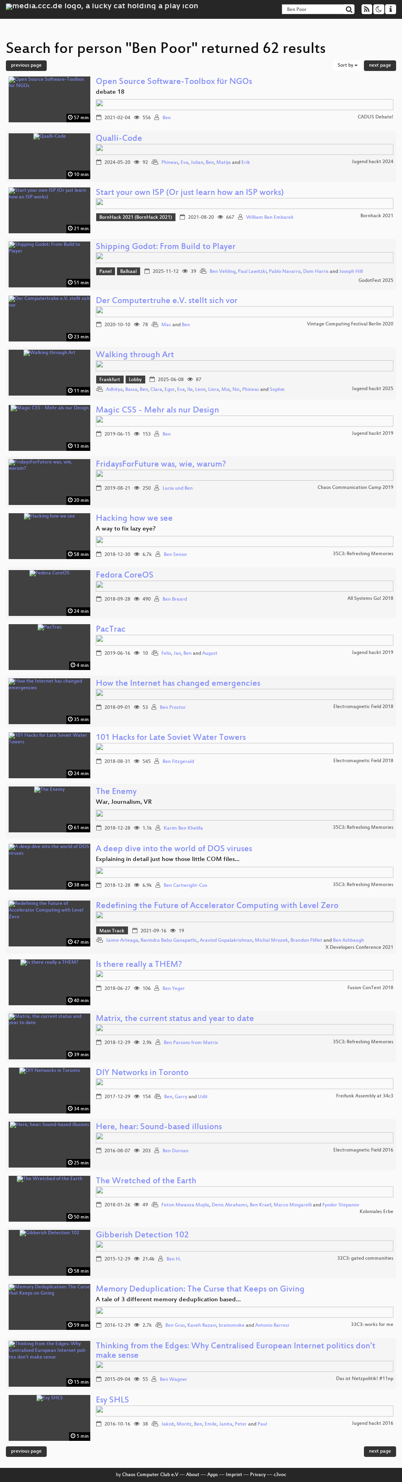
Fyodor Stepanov (340, 1205)
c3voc (280, 1475)
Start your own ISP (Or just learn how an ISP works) (190, 193)
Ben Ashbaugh (348, 940)
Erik (245, 162)
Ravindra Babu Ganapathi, (169, 940)
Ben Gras (175, 1325)
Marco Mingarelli (293, 1205)
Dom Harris (316, 271)
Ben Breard (175, 599)
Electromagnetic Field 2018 (363, 707)
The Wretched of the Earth (146, 1181)
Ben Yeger (174, 989)
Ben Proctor (173, 707)
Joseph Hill (351, 271)
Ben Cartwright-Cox (185, 885)
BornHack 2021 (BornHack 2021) (135, 217)
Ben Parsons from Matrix (191, 1043)
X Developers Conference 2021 (359, 947)
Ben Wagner (173, 1379)
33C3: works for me (372, 1325)
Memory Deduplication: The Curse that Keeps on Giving (200, 1290)
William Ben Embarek (270, 217)
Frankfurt (109, 380)
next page (380, 65)
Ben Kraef (260, 1205)
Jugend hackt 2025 (372, 389)
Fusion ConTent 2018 (370, 988)
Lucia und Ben (178, 488)
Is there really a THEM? (139, 965)
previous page (26, 65)
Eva (184, 162)
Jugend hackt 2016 (372, 1423)
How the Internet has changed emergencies (178, 684)
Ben (167, 118)
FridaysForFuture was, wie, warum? (161, 465)
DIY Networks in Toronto (142, 1073)
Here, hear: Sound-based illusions (159, 1127)
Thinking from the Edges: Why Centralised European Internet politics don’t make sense (235, 1351)
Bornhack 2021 (376, 216)
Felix (166, 653)
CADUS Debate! (375, 117)
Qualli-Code (119, 139)
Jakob (167, 1424)
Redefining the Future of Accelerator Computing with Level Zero (217, 906)
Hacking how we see (134, 519)
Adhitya (114, 389)
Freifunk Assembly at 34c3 (364, 1096)
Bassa (131, 389)
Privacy (258, 1475)
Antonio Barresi (272, 1325)
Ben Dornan (175, 1151)
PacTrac (111, 630)
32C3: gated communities (365, 1258)
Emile (211, 1424)
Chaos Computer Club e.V (150, 1475)
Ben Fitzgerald (178, 762)
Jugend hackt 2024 (372, 162)
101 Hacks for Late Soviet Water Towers (171, 738)
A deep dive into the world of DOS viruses (174, 849)
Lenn (200, 389)
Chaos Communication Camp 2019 (355, 487)
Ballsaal (128, 271)
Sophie (277, 389)
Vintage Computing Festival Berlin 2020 (350, 324)
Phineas (169, 162)
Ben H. (173, 1259)
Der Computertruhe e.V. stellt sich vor (167, 301)
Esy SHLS (112, 1401)
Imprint (234, 1475)
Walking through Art (135, 355)
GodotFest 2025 (375, 280)
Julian (197, 162)
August (209, 653)
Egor (169, 389)
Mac (166, 325)
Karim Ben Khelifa (183, 828)
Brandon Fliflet (306, 940)
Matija (223, 162)
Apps (212, 1475)
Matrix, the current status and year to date (175, 1019)
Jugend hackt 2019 (372, 433)
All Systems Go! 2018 (370, 598)
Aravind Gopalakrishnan (226, 940)
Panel (105, 271)
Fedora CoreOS (124, 576)
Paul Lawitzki (252, 271)
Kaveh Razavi (201, 1325)
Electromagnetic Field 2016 (363, 1150)
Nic (236, 389)
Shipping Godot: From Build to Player (166, 247)
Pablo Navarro (285, 271)
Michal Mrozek (271, 940)
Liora (213, 389)
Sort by (346, 65)
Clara (156, 389)
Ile (190, 389)
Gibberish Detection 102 (142, 1235)
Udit (203, 1097)
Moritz (184, 1424)
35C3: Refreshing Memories (363, 554)
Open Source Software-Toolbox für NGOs (174, 82)
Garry (181, 1097)
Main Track (111, 931)
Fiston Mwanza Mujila (185, 1205)
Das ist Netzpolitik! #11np (364, 1379)
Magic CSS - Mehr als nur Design (157, 411)
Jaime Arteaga (122, 940)
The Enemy (116, 792)
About (192, 1475)
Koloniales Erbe (376, 1212)
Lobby (135, 380)
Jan (177, 653)
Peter (241, 1424)
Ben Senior (175, 555)
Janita (225, 1424)
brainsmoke (232, 1325)
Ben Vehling (223, 271)
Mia (225, 389)
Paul (262, 1424)
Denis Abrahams (229, 1205)
